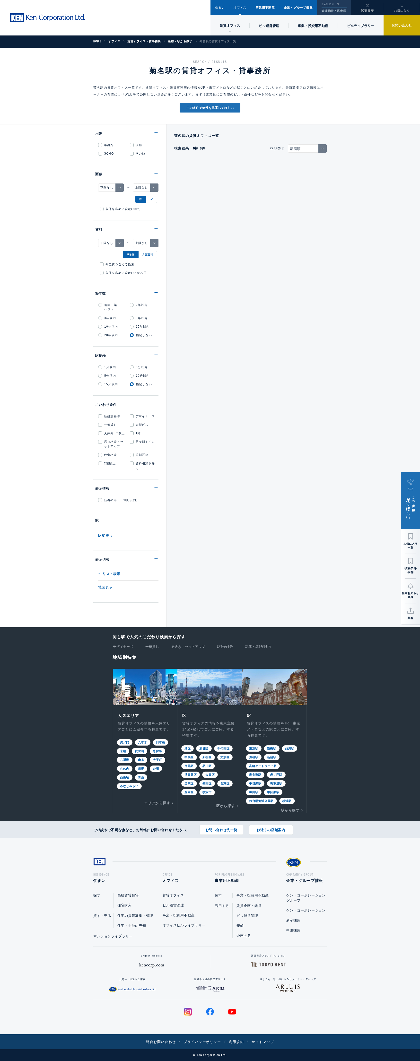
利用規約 (236, 1042)
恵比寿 (157, 751)
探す (96, 895)
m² (151, 199)
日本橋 (160, 742)
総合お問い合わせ (161, 1042)
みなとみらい (129, 786)
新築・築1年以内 (258, 647)
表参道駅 (255, 774)
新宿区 (207, 757)
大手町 (157, 760)
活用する (222, 906)
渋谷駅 (253, 757)
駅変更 (103, 536)
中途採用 (293, 930)
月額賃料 (147, 254)
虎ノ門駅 (276, 774)
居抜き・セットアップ (188, 647)
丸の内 (124, 768)
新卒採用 (293, 920)
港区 (187, 748)
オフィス (240, 7)
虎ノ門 (124, 742)
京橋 (123, 751)
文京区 (225, 757)
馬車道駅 (276, 783)
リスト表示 (112, 574)
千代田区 (223, 748)
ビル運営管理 (269, 26)
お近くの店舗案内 (271, 830)
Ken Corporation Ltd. (47, 17)
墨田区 (207, 783)
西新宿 (124, 777)
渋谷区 (204, 748)
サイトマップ (263, 1042)
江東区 (189, 783)
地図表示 (105, 587)
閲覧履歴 (367, 10)
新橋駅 (271, 748)
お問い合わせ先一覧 (221, 830)
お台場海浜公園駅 (261, 801)
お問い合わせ (402, 25)
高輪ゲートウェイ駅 (263, 766)
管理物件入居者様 (334, 11)
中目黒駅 (255, 783)
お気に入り (402, 10)
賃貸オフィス (173, 895)
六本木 (142, 742)
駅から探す (290, 810)
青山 (141, 777)
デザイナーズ (123, 647)
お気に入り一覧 (410, 545)
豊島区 (189, 792)
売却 (240, 926)
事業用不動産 (265, 7)
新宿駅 (271, 757)
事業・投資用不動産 (313, 26)
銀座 (141, 768)
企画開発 (243, 936)
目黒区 (189, 766)
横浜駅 (287, 801)
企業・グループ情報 (298, 7)
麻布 (141, 760)
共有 (410, 618)
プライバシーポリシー (202, 1042)
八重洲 (124, 760)
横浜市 (207, 792)
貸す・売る (102, 916)
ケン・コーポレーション (306, 910)
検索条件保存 (410, 570)
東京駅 (253, 748)
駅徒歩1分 (225, 647)
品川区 (207, 766)
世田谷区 (190, 774)
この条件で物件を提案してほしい (210, 108)
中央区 (189, 757)
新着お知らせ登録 (410, 595)
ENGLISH (327, 4)
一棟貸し (152, 647)
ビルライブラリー (360, 26)
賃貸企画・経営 (249, 906)
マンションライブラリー (113, 936)
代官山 (139, 751)
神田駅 (253, 792)
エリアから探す (157, 803)
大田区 (210, 774)
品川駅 (289, 748)
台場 (156, 768)
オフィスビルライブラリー (184, 925)
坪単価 (131, 254)
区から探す (225, 806)
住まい (220, 7)
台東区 (225, 783)
